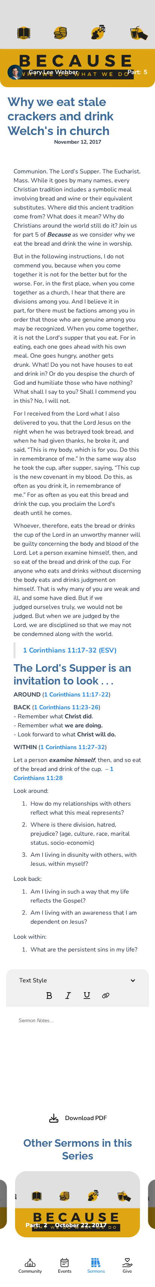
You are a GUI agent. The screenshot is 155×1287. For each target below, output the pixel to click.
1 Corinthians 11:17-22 (76, 695)
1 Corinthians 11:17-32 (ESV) (70, 650)
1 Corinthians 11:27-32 (72, 747)
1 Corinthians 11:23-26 (66, 707)
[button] (77, 980)
